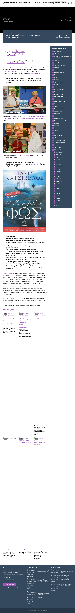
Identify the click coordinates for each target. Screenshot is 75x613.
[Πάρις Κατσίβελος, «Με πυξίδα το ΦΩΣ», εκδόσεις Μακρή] (24, 100)
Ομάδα (41, 2)
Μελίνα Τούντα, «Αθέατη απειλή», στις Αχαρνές (66, 585)
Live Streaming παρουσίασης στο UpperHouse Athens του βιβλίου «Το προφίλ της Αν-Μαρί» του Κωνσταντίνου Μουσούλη (25, 333)
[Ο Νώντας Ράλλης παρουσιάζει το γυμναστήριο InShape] (55, 571)
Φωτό (31, 2)
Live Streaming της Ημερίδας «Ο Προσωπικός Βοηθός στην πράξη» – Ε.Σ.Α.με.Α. (43, 580)
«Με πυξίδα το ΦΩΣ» (18, 52)
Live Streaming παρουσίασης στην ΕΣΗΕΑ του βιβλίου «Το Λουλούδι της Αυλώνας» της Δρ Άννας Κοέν (9, 553)
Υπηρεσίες (25, 2)
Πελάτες (36, 2)
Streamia (45, 610)
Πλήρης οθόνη (67, 37)
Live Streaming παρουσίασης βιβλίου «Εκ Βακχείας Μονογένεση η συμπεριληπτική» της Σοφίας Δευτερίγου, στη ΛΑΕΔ (40, 430)
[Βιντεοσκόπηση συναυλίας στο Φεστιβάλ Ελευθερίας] (31, 573)
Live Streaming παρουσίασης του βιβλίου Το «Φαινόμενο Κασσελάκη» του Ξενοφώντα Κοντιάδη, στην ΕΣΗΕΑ (40, 554)
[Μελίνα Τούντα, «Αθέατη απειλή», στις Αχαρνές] (55, 587)
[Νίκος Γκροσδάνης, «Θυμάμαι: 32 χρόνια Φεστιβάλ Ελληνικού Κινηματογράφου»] (55, 578)
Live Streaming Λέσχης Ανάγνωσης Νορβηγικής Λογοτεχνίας (25, 552)
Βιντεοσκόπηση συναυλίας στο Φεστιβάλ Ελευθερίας (43, 571)
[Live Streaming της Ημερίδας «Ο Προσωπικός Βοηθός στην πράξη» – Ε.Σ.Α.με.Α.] (31, 584)
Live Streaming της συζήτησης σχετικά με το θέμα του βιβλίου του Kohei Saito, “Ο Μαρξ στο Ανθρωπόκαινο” (9, 329)
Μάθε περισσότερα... (9, 584)
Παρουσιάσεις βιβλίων (10, 33)
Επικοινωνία (48, 2)
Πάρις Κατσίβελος (20, 54)
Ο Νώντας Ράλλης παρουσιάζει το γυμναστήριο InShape (67, 571)
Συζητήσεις (5, 325)
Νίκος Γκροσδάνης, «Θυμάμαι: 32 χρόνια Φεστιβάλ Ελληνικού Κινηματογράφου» (65, 577)
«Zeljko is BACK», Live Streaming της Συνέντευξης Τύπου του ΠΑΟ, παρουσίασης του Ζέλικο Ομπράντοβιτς (43, 594)
